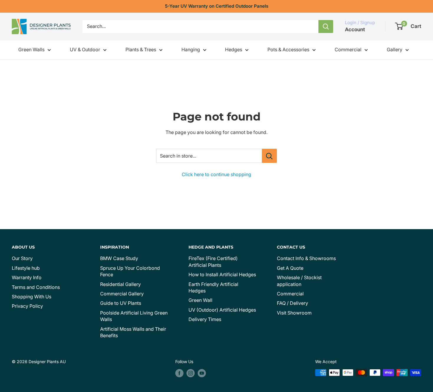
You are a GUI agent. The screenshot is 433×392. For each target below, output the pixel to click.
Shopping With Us (31, 297)
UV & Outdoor (85, 49)
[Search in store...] (269, 156)
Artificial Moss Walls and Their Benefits (133, 332)
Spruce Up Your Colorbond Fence (130, 271)
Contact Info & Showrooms (306, 258)
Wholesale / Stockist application (299, 280)
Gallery (394, 49)
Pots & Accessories (288, 49)
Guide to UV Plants (120, 303)
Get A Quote (290, 268)
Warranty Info (27, 277)
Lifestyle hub (26, 268)
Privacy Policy (27, 306)
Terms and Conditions (36, 287)
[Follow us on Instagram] (190, 373)
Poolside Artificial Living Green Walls (134, 316)
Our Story (22, 258)
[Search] (325, 26)
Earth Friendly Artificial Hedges (213, 287)
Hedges (233, 49)
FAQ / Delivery (292, 303)
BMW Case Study (119, 258)
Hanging (190, 49)
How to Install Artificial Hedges (222, 274)
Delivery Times (205, 319)
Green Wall (200, 300)
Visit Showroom (294, 313)
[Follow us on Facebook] (179, 373)
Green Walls (31, 49)
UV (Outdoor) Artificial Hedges (222, 310)
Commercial (348, 49)
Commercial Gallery (122, 294)
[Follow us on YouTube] (202, 373)
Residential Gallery (120, 284)
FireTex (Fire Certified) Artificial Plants (213, 261)
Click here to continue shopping (216, 174)
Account (355, 29)
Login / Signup (360, 22)
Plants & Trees (140, 49)
